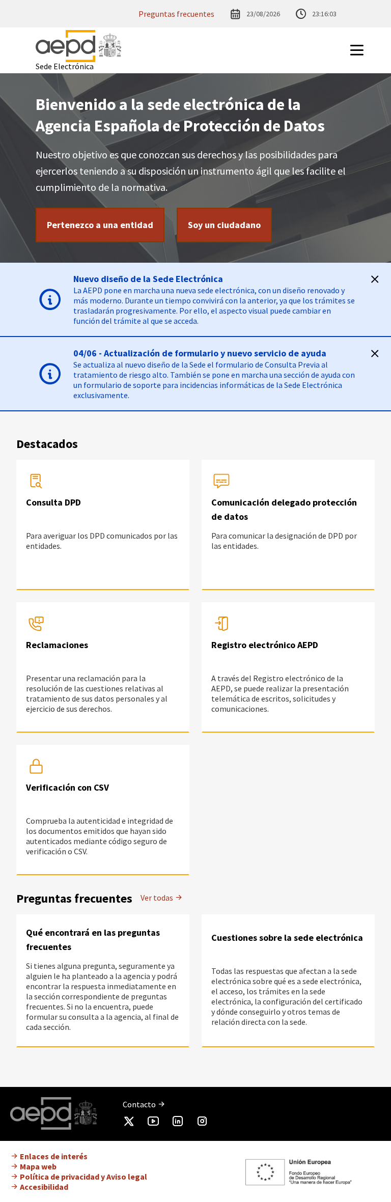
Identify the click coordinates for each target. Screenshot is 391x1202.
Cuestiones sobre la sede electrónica (287, 937)
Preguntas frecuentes (176, 14)
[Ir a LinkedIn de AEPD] (178, 1123)
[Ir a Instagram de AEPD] (202, 1123)
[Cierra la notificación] (375, 279)
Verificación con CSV (67, 787)
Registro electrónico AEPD (264, 645)
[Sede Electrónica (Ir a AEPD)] (78, 46)
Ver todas (158, 897)
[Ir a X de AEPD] (129, 1123)
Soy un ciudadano (224, 225)
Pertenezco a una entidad (100, 225)
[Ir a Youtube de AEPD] (153, 1123)
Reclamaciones (57, 645)
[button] (369, 50)
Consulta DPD (53, 502)
